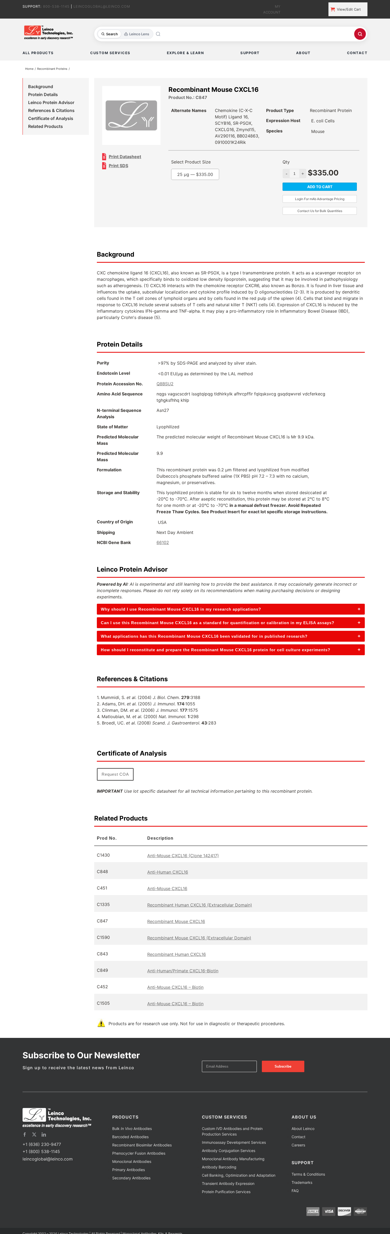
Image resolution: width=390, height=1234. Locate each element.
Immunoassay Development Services (234, 1156)
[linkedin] (44, 1148)
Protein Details (43, 95)
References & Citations (51, 111)
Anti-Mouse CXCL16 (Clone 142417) (183, 869)
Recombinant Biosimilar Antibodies (142, 1159)
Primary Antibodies (128, 1183)
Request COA (115, 788)
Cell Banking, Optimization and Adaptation (238, 1189)
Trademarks (302, 1196)
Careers (298, 1159)
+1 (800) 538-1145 (41, 1165)
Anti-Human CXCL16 (167, 885)
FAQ (295, 1204)
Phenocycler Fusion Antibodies (138, 1167)
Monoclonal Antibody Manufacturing (233, 1172)
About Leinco (303, 1142)
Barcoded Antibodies (130, 1150)
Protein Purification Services (226, 1205)
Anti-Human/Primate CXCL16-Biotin (182, 984)
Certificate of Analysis (50, 119)
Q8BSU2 (165, 397)
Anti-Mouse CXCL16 (167, 902)
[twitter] (34, 1148)
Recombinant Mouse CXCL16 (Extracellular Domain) (199, 951)
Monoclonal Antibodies (131, 1175)
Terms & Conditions (308, 1188)
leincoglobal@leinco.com (48, 1172)
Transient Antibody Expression (228, 1197)
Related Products (45, 127)
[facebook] (25, 1148)
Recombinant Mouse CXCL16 (176, 935)
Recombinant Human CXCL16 (176, 968)
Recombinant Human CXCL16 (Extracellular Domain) (199, 918)
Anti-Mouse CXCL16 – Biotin (175, 1001)
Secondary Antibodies (131, 1191)
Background (40, 87)
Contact (298, 1150)
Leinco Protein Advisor (51, 103)
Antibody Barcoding (219, 1181)
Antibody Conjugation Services (228, 1164)
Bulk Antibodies (132, 1142)
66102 (163, 556)
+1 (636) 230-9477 (42, 1158)
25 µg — (206, 188)
